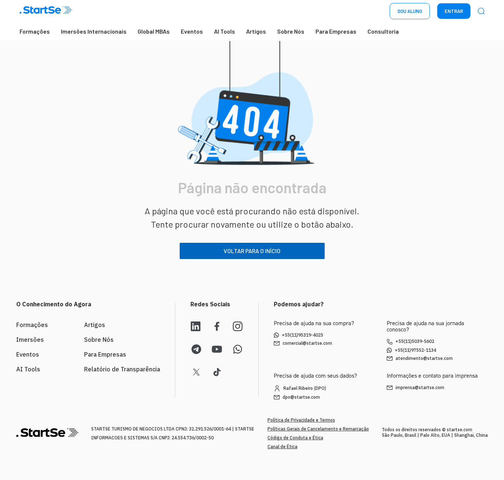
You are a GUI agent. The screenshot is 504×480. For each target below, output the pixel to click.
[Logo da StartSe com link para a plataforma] (46, 11)
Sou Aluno (409, 11)
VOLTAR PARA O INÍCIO (252, 250)
